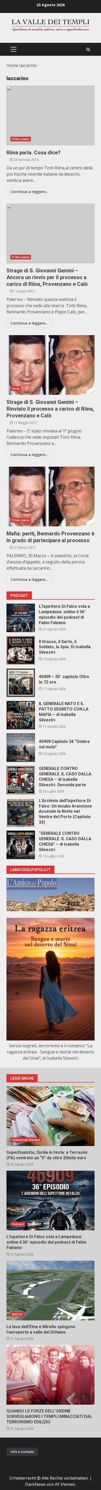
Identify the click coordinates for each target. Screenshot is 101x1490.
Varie (16, 388)
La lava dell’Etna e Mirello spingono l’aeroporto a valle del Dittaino (50, 1290)
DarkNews (35, 1484)
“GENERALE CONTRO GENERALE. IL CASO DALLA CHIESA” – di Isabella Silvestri (20, 845)
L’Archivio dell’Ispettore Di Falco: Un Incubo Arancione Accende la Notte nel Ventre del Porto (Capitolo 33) (20, 812)
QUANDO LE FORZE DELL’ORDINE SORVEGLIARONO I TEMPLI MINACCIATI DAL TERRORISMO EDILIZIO (50, 1375)
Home (12, 65)
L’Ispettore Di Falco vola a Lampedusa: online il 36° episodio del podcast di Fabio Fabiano (20, 618)
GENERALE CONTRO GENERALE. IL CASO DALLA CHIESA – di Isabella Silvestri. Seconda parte (20, 780)
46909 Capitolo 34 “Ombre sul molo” (20, 747)
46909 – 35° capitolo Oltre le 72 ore (20, 682)
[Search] (88, 49)
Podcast (18, 1224)
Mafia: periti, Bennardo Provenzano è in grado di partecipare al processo (50, 496)
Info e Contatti (22, 1451)
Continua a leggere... (29, 191)
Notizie (17, 1314)
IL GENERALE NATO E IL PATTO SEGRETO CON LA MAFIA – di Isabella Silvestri (20, 715)
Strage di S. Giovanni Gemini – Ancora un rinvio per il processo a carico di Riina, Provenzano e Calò (50, 233)
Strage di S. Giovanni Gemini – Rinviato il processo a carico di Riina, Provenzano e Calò (50, 365)
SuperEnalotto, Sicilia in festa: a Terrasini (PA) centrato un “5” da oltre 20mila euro (50, 1116)
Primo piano (20, 139)
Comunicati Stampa (26, 1140)
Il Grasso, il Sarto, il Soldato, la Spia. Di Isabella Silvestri (20, 650)
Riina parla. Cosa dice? (50, 115)
